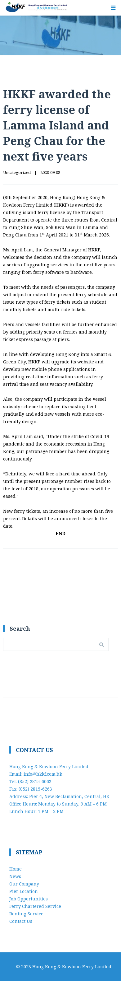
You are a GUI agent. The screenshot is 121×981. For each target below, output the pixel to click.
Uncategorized (17, 172)
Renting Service (26, 914)
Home (15, 869)
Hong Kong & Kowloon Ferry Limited (71, 966)
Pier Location (23, 891)
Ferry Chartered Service (35, 906)
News (15, 876)
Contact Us (20, 921)
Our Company (24, 884)
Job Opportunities (28, 899)
